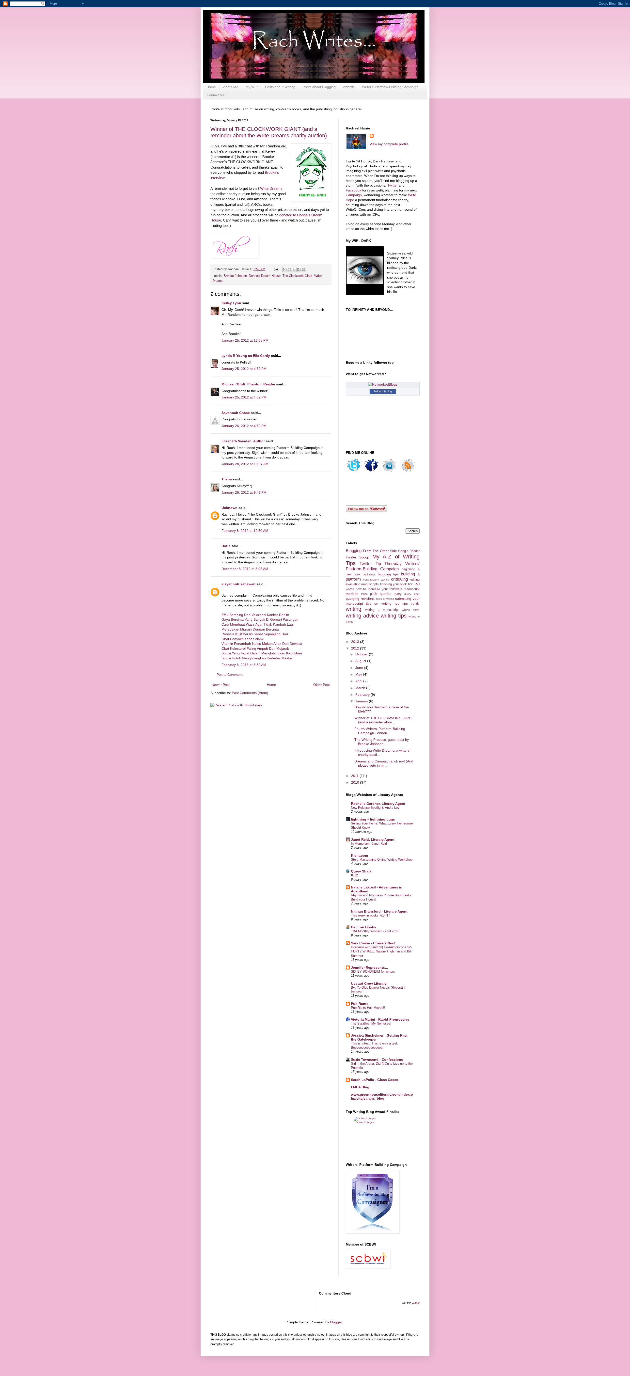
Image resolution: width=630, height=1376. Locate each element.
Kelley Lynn (231, 303)
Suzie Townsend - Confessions (377, 1059)
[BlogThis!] (289, 269)
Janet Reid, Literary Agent (372, 839)
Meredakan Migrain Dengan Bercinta (250, 629)
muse (364, 593)
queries (385, 594)
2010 (355, 782)
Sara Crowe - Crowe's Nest (373, 943)
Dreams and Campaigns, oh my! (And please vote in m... (383, 763)
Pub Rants (359, 1004)
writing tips (394, 616)
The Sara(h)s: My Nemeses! (371, 1023)
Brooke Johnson (235, 276)
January (362, 701)
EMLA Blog (360, 1087)
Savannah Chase (235, 413)
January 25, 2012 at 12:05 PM (244, 340)
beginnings (369, 574)
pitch (373, 594)
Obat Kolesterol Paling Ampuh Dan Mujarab (255, 648)
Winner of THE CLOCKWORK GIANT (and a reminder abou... (383, 720)
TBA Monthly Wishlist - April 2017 (375, 931)
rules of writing (385, 598)
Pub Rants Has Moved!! (368, 1008)
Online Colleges (365, 1122)
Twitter (392, 185)
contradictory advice (376, 579)
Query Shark (361, 871)
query (398, 594)
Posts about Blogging (319, 87)
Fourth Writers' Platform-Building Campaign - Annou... (379, 731)
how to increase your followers (379, 589)
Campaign (354, 195)
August (361, 661)
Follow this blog (383, 391)
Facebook (354, 190)
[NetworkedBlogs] (382, 384)
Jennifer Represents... (369, 967)
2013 (355, 642)
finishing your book (393, 584)
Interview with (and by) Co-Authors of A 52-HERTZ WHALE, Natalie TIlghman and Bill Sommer (381, 951)
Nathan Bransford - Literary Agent (379, 911)
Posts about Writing (280, 87)
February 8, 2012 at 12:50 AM (244, 531)
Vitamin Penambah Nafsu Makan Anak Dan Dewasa (261, 644)
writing (353, 609)
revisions (368, 599)
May (359, 674)
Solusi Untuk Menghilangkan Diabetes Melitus (257, 658)
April (359, 681)
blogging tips (388, 574)
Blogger (336, 1322)
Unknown (229, 508)
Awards (349, 87)
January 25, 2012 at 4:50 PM (244, 369)
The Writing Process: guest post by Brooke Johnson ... (381, 742)
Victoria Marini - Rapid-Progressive (380, 1019)
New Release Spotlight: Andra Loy (375, 807)
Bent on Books (363, 927)
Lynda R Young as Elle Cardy (245, 356)
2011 (355, 776)
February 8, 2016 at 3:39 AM (243, 665)
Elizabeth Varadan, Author (243, 441)
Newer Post (221, 685)
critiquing (399, 579)
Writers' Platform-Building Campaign (390, 87)
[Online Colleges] (365, 1118)
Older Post (321, 685)
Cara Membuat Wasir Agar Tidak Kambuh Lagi (257, 624)
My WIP (252, 87)
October (362, 654)
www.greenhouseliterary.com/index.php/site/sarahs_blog (382, 1096)
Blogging (354, 550)
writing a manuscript (382, 610)
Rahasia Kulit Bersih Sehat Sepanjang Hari (254, 634)
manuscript (412, 589)
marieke (352, 594)
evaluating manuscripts (362, 584)
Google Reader (409, 551)
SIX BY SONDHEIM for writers (373, 971)
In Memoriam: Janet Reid (369, 843)
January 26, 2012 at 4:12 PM (244, 426)
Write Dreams (271, 188)
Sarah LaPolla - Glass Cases (374, 1080)
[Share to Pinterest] (303, 269)
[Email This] (284, 269)
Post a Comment (230, 675)
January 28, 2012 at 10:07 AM (244, 464)
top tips (401, 603)
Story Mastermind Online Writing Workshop (381, 859)
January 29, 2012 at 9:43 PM (244, 492)
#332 (354, 875)
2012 (355, 648)
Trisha (226, 479)
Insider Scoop (357, 557)
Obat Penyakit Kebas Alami (242, 639)
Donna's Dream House (265, 276)
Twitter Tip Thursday (381, 563)
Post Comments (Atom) (250, 693)
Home (211, 87)
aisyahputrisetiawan (238, 584)
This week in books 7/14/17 (370, 915)
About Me (230, 87)
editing (415, 579)
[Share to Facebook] (298, 269)
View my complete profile (389, 144)
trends (415, 603)
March (360, 688)
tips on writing (378, 603)
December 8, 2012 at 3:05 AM (244, 569)
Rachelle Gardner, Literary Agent (378, 804)
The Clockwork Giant (297, 276)
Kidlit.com (359, 855)
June (359, 668)
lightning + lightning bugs (373, 819)
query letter (412, 593)
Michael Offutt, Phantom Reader (248, 384)
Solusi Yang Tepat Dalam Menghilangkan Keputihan (261, 653)
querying (352, 599)
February (363, 694)
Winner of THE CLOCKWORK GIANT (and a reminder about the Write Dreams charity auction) (268, 132)
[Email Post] (275, 269)
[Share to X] (294, 269)
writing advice (362, 616)
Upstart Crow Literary (369, 983)
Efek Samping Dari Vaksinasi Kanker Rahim (255, 615)
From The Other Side (380, 551)
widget (416, 1302)
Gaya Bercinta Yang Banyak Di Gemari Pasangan (260, 619)
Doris (225, 546)
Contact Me (216, 95)
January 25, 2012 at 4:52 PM (244, 397)
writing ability (411, 609)
